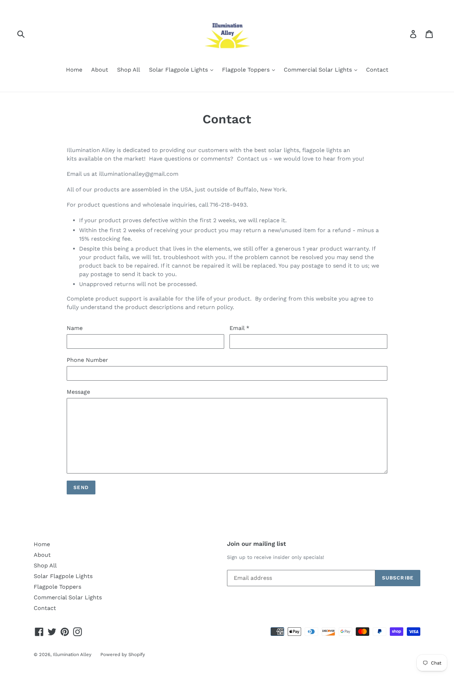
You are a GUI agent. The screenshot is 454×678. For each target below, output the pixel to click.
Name (75, 328)
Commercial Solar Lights (319, 69)
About (99, 69)
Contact (377, 69)
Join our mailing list (256, 543)
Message (78, 391)
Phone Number (87, 360)
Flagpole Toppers (246, 69)
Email (239, 328)
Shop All (128, 69)
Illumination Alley (72, 654)
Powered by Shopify (122, 654)
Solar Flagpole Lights (179, 69)
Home (74, 69)
